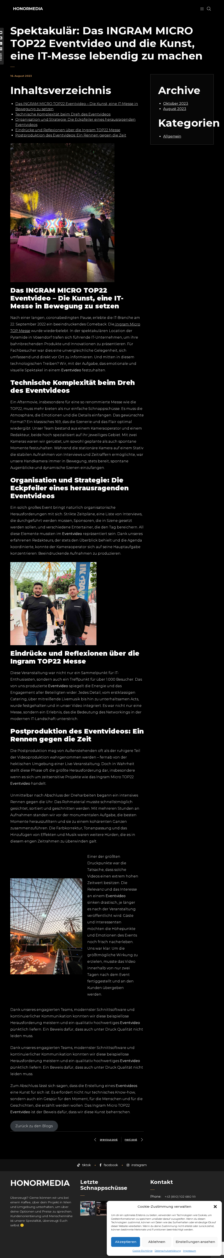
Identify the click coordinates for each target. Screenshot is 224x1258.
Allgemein (172, 136)
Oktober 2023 (175, 103)
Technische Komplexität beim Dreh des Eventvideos (62, 114)
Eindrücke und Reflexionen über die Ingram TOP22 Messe (67, 130)
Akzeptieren (125, 1242)
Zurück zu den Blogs (34, 1126)
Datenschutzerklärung (168, 1250)
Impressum (189, 1250)
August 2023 (174, 109)
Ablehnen (156, 1242)
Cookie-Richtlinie (142, 1250)
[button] (215, 1206)
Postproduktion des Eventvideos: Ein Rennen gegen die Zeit (70, 135)
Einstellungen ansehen (195, 1242)
